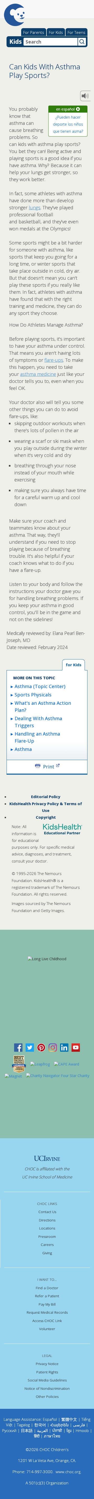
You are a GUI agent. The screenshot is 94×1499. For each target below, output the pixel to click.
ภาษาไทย (52, 1436)
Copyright (46, 817)
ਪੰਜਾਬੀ (57, 1430)
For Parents (33, 32)
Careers (47, 1244)
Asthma (23, 749)
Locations (47, 1228)
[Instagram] (53, 1046)
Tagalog (23, 1424)
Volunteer (47, 1328)
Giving (47, 1253)
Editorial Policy (45, 796)
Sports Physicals (33, 695)
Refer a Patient (47, 1296)
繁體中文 (69, 1419)
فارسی (79, 1424)
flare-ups (53, 360)
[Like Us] (18, 1046)
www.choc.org (68, 1471)
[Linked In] (64, 1046)
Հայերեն (59, 1424)
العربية (42, 1430)
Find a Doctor (47, 1288)
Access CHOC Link (47, 1320)
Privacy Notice (47, 1363)
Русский (9, 1430)
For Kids (56, 32)
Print (48, 766)
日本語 (27, 1430)
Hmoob (82, 1430)
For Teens (76, 32)
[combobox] (51, 42)
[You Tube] (75, 1046)
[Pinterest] (41, 1046)
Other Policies (47, 1396)
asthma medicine (38, 374)
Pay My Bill (47, 1304)
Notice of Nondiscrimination (47, 1388)
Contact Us (47, 1211)
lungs (34, 207)
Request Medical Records (47, 1312)
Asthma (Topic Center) (40, 686)
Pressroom (47, 1236)
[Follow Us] (30, 1046)
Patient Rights (47, 1372)
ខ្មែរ (69, 1430)
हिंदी (36, 1436)
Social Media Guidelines (47, 1380)
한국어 (40, 1424)
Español (50, 1419)
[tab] (73, 665)
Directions (47, 1220)
